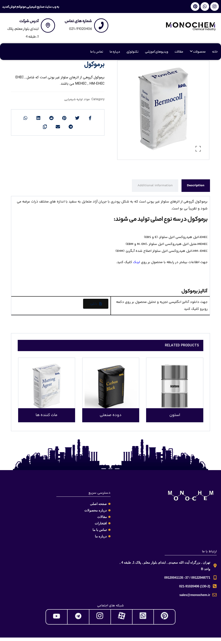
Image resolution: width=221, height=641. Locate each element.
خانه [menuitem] (215, 52)
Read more (177, 396)
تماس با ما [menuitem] (96, 52)
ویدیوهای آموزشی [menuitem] (156, 52)
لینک (136, 262)
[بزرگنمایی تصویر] (198, 148)
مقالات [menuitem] (179, 52)
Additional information (155, 185)
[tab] (196, 185)
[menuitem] (198, 52)
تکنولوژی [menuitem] (132, 52)
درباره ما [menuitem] (115, 52)
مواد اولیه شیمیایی (77, 99)
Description (195, 185)
